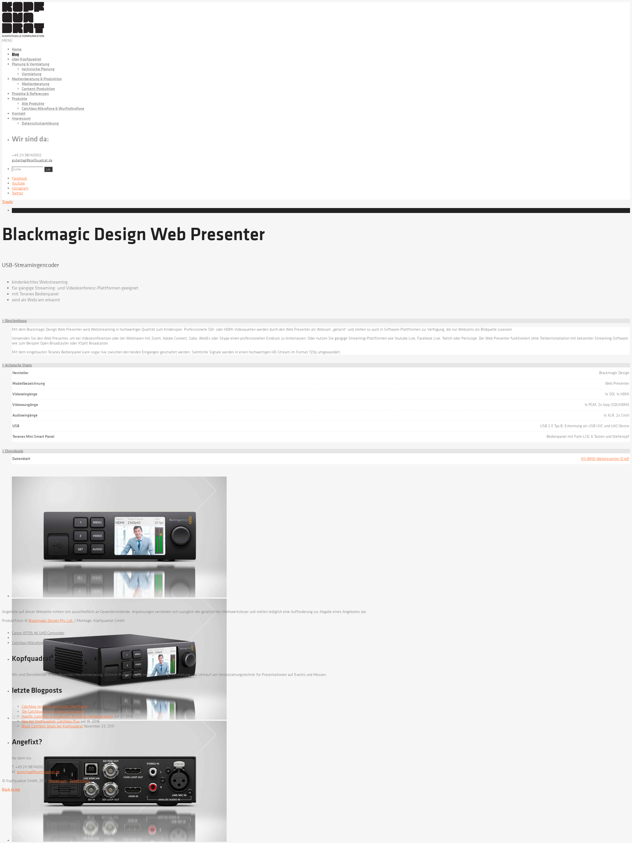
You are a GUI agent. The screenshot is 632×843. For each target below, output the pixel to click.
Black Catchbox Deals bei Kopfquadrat (52, 726)
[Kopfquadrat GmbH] (23, 36)
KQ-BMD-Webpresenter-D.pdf (605, 458)
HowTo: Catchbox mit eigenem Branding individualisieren (67, 716)
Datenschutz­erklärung (40, 123)
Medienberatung (35, 83)
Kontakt (18, 113)
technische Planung (38, 69)
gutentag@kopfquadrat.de (32, 160)
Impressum (21, 118)
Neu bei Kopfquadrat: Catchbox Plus (51, 721)
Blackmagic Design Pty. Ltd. (51, 620)
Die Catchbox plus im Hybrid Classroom (53, 711)
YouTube (18, 183)
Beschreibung (14, 321)
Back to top (11, 789)
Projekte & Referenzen (30, 93)
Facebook (19, 178)
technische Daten (17, 365)
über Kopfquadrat (26, 59)
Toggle (7, 202)
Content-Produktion (38, 88)
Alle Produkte (33, 103)
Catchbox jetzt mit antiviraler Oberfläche (55, 706)
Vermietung (31, 74)
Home (16, 49)
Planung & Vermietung (30, 64)
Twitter (17, 193)
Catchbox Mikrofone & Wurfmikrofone (53, 108)
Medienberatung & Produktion (37, 79)
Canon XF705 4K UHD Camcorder (38, 633)
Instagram (20, 188)
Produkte (19, 98)
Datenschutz (80, 780)
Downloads (12, 451)
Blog (15, 54)
